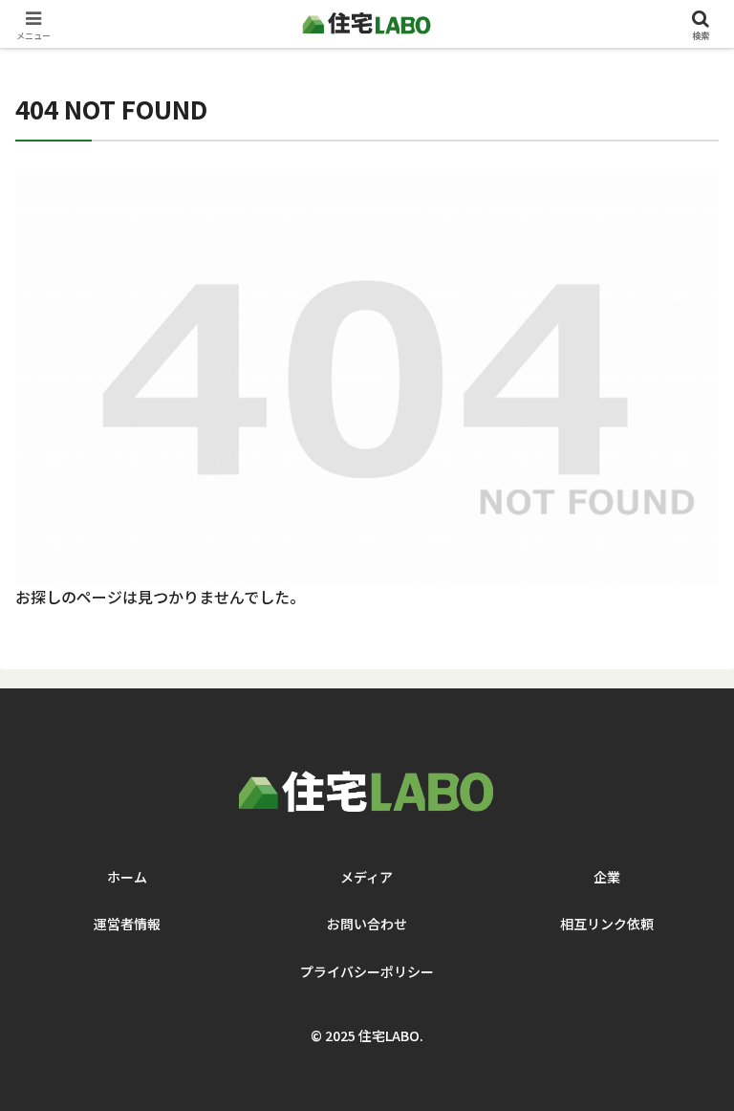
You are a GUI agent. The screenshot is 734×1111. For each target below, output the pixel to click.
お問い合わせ (367, 923)
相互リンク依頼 (607, 923)
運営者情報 (127, 923)
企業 (607, 876)
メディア (366, 876)
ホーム (127, 876)
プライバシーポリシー (367, 971)
